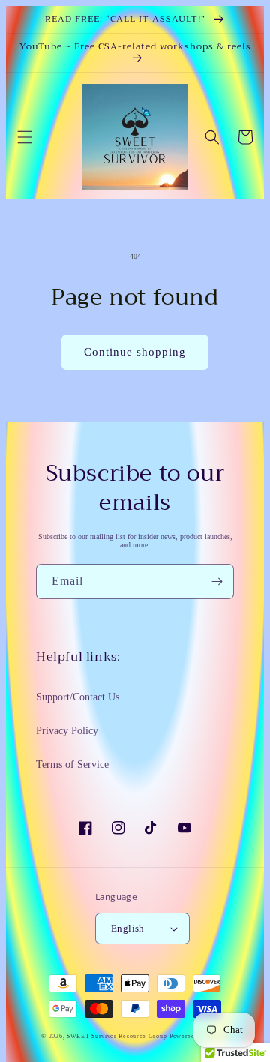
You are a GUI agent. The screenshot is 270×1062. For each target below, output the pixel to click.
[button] (24, 137)
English (128, 928)
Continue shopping (135, 352)
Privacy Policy (67, 730)
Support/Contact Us (77, 697)
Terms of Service (72, 764)
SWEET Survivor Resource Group (116, 1036)
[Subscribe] (216, 581)
